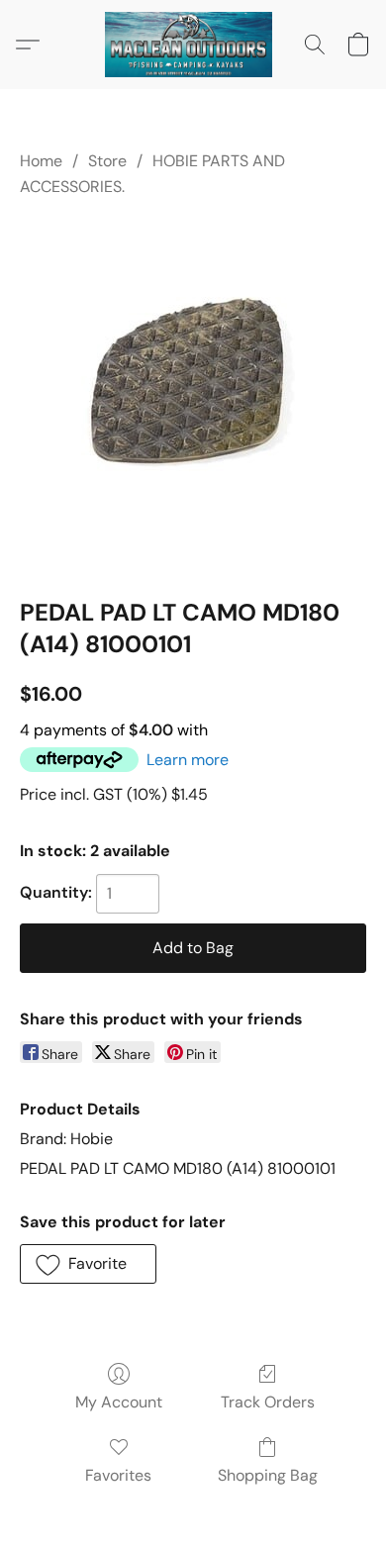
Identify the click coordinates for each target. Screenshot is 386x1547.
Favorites (118, 1475)
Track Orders (268, 1402)
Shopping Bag (268, 1475)
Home (41, 160)
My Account (118, 1402)
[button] (193, 44)
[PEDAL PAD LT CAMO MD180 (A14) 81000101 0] (193, 393)
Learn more (187, 759)
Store (107, 160)
